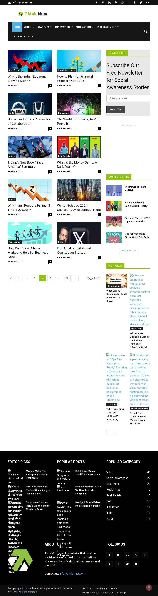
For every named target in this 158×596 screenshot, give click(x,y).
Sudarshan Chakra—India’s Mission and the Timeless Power (38, 506)
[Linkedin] (109, 2)
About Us (87, 588)
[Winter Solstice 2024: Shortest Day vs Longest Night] (79, 190)
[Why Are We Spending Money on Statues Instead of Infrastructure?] (140, 302)
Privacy (114, 588)
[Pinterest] (115, 2)
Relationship (114, 286)
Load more (127, 250)
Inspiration (112, 507)
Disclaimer (101, 588)
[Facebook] (96, 2)
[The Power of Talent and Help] (114, 190)
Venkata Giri (15, 85)
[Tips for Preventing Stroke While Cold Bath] (114, 237)
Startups (43, 26)
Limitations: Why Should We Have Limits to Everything (88, 490)
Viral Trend (14, 70)
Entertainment (106, 26)
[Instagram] (103, 2)
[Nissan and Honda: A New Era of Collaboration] (30, 104)
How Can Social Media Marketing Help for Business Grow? (28, 252)
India (109, 513)
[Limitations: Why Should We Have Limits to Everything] (64, 490)
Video (109, 472)
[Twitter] (141, 2)
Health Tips (113, 489)
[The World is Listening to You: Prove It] (79, 104)
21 (67, 278)
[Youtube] (147, 2)
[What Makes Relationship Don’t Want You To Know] (116, 281)
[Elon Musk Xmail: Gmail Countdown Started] (79, 233)
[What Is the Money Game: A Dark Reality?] (79, 147)
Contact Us (107, 592)
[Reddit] (122, 2)
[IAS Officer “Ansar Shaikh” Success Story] (64, 479)
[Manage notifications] (149, 587)
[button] (145, 31)
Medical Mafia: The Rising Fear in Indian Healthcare (37, 474)
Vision (27, 26)
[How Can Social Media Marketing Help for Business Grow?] (30, 233)
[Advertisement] (105, 14)
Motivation (83, 26)
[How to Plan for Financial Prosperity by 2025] (79, 61)
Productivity (15, 242)
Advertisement (90, 592)
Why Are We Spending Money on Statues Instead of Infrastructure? (139, 340)
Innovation (62, 26)
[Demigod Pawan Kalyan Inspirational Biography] (64, 529)
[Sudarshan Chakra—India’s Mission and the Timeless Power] (15, 531)
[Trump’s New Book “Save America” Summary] (30, 147)
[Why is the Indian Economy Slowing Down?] (30, 61)
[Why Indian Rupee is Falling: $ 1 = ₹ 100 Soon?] (30, 190)
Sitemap (121, 592)
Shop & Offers (22, 36)
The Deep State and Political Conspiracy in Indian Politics (38, 490)
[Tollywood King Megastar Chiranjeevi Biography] (116, 379)
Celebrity (112, 404)
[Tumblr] (135, 2)
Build (11, 113)
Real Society (64, 156)
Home (16, 26)
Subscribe (116, 109)
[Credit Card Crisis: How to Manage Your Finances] (140, 381)
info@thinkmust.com (72, 573)
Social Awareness (66, 70)
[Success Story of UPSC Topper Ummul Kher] (114, 221)
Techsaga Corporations (24, 591)
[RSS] (128, 2)
